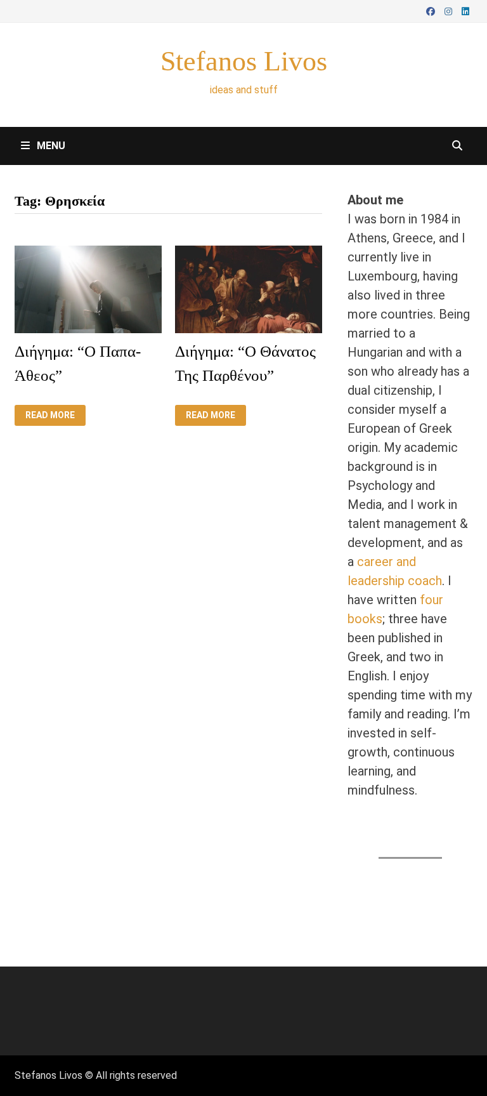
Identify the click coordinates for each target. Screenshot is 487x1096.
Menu (49, 146)
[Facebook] (432, 10)
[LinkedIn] (465, 10)
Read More (50, 415)
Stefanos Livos (243, 61)
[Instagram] (449, 10)
